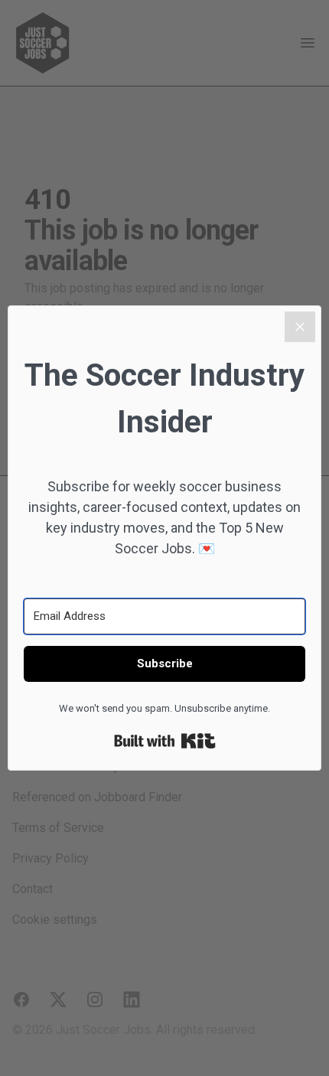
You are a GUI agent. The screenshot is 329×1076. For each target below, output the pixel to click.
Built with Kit (165, 741)
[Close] (300, 326)
